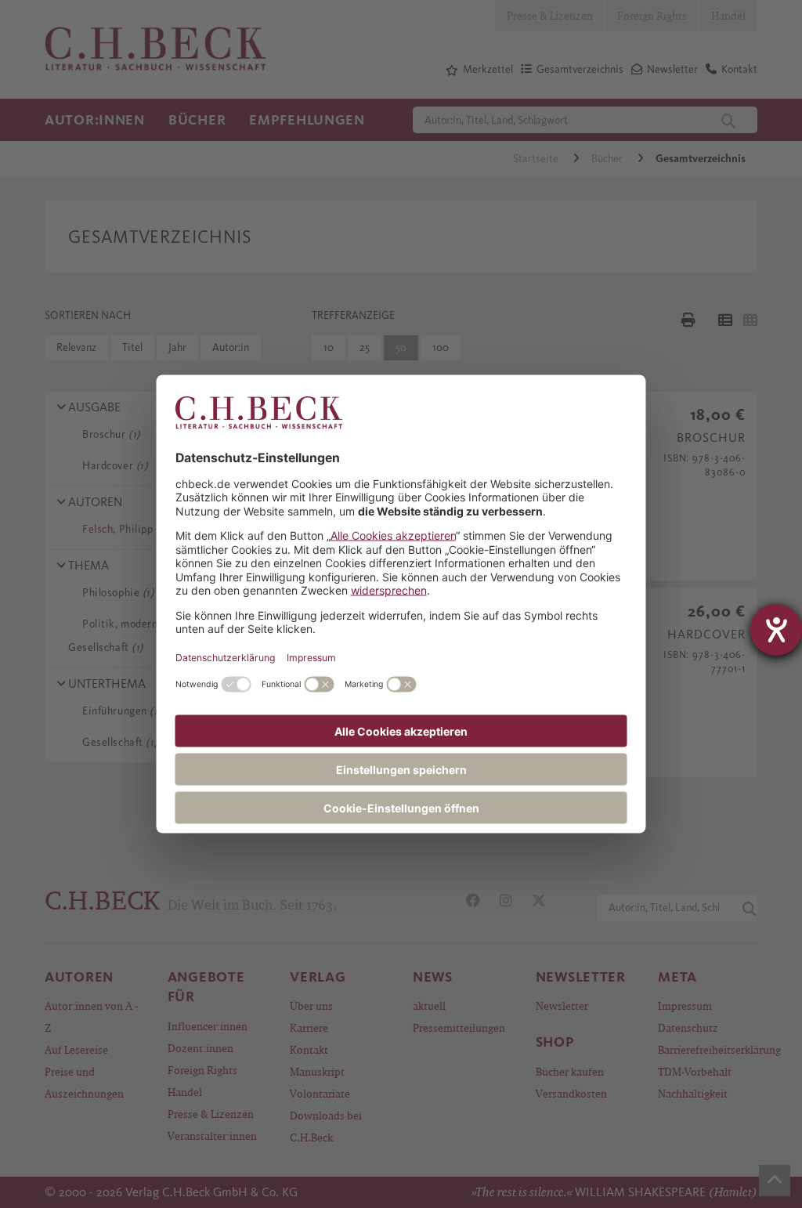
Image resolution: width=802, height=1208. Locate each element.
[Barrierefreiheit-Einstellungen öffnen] (776, 630)
